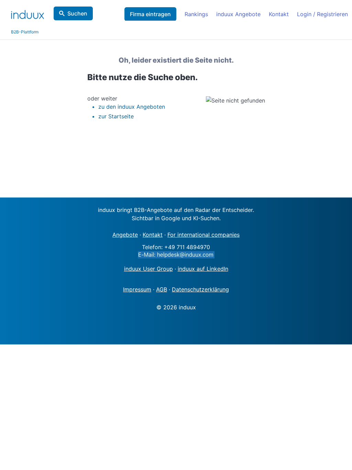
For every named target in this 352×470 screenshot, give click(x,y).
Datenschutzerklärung (200, 289)
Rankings (196, 14)
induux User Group (148, 268)
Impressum (137, 289)
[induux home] (27, 13)
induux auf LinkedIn (203, 268)
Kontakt (279, 14)
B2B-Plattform (24, 31)
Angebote (125, 234)
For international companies (203, 234)
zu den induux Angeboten (131, 106)
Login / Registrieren (322, 14)
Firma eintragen (150, 14)
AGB (161, 289)
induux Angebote (238, 14)
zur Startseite (116, 116)
